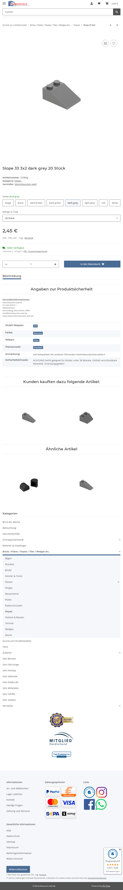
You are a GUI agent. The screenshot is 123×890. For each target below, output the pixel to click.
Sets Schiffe (9, 694)
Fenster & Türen (13, 576)
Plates (8, 599)
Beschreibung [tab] (12, 276)
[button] (91, 3)
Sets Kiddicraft (10, 682)
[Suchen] (116, 11)
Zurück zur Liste (10, 25)
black (22, 202)
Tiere (5, 646)
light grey (91, 202)
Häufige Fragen (14, 805)
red (105, 202)
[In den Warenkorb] (5, 34)
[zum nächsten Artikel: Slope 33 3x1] (110, 25)
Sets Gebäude (10, 676)
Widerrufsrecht (14, 858)
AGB (8, 830)
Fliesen (9, 581)
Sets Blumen (9, 658)
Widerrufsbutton (18, 869)
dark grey (74, 202)
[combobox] (61, 218)
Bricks (8, 570)
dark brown (37, 202)
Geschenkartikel (11, 533)
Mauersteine (12, 593)
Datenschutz (13, 836)
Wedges (9, 629)
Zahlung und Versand (18, 811)
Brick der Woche (11, 522)
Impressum (12, 847)
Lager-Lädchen (14, 794)
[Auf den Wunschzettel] (113, 43)
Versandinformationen (97, 878)
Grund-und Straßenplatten (17, 640)
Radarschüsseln (13, 605)
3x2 (35, 326)
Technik (9, 623)
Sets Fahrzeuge (11, 664)
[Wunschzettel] (99, 3)
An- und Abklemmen (17, 788)
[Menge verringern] (6, 264)
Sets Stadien (9, 699)
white (116, 202)
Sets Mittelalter (11, 688)
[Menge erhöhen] (55, 264)
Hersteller (8, 705)
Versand (28, 237)
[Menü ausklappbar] (4, 2)
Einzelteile (38, 347)
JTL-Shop (106, 886)
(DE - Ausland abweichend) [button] (35, 251)
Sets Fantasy (9, 670)
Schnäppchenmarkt (13, 539)
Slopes (17, 180)
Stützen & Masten (14, 617)
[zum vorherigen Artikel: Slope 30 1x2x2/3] (117, 25)
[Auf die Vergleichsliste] (105, 43)
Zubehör (7, 652)
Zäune (8, 635)
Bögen (8, 558)
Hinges (8, 587)
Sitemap (10, 841)
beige (9, 202)
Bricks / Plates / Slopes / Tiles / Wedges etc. (26, 551)
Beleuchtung (9, 527)
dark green (56, 202)
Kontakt (10, 799)
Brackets (9, 564)
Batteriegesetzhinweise (18, 853)
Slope (36, 340)
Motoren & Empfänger (14, 545)
